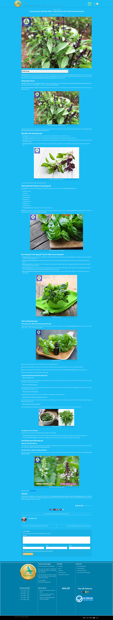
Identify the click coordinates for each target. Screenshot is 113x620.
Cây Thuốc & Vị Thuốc (56, 513)
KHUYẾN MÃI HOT (31, 5)
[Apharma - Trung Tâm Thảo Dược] (18, 4)
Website (70, 545)
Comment (25, 535)
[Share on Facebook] (50, 510)
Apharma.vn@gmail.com (46, 582)
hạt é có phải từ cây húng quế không (38, 182)
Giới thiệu (44, 5)
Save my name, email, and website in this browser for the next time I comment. (39, 551)
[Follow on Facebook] (82, 592)
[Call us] (86, 592)
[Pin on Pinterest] (57, 510)
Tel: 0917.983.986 (42, 580)
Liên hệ (59, 5)
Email (47, 545)
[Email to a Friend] (54, 510)
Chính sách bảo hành (81, 566)
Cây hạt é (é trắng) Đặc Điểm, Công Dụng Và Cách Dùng (78, 525)
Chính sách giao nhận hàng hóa (83, 572)
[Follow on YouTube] (88, 592)
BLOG (49, 5)
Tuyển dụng (60, 570)
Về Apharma (60, 566)
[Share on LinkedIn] (59, 510)
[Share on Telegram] (63, 510)
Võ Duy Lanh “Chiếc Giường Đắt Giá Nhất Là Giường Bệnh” (35, 525)
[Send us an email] (84, 592)
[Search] (89, 3)
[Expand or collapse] (67, 71)
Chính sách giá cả (80, 568)
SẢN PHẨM (38, 5)
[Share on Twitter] (52, 510)
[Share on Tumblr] (61, 510)
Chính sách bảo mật (62, 572)
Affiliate (54, 5)
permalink (67, 513)
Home (25, 5)
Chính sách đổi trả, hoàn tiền (63, 574)
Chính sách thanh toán (82, 570)
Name (24, 545)
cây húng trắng (32, 490)
